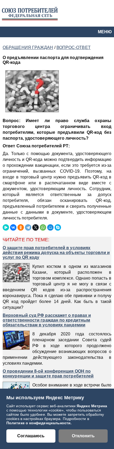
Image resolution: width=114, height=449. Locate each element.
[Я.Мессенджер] (6, 227)
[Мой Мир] (50, 227)
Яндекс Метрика (92, 406)
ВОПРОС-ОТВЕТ (73, 47)
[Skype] (58, 227)
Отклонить (83, 436)
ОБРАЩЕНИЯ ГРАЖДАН (28, 47)
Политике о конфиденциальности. (39, 423)
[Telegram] (28, 227)
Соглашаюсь (31, 436)
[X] (35, 227)
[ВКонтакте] (13, 227)
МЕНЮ (105, 32)
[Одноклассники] (20, 227)
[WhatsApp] (43, 227)
